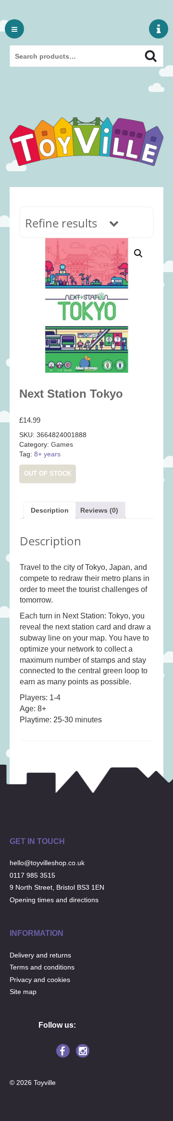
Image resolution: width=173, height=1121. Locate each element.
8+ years (47, 454)
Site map (23, 991)
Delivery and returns (40, 955)
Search (142, 55)
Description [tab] (50, 510)
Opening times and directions (54, 900)
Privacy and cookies (40, 979)
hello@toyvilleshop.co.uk (47, 863)
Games (62, 444)
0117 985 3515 (32, 875)
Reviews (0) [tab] (99, 510)
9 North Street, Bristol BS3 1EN (57, 887)
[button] (138, 253)
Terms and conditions (42, 967)
